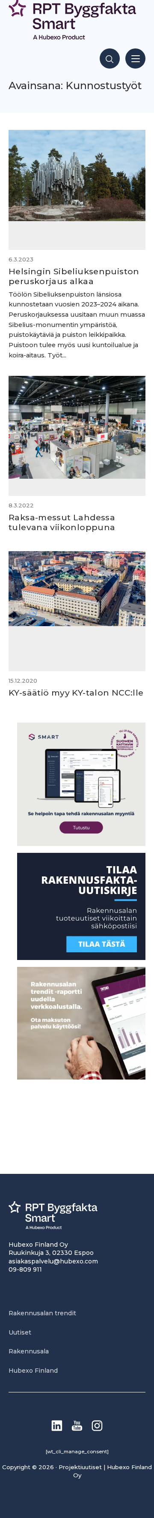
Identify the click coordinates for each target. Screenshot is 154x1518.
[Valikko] (135, 58)
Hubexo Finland (33, 1370)
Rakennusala (29, 1351)
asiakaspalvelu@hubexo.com (53, 1261)
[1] (81, 958)
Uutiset (20, 1332)
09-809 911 (25, 1269)
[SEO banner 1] (81, 844)
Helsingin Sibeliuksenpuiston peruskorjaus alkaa (74, 276)
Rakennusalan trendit (42, 1313)
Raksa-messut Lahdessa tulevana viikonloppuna (62, 522)
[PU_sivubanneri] (81, 1077)
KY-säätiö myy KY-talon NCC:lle (76, 692)
